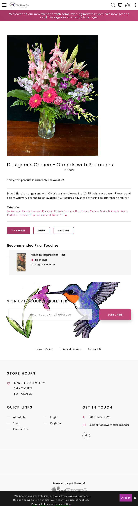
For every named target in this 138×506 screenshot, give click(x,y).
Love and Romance (41, 211)
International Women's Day (52, 215)
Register (55, 423)
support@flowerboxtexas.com (109, 424)
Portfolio (12, 215)
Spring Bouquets (109, 211)
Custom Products (64, 211)
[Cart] (121, 5)
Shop (16, 423)
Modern (94, 211)
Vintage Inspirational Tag (48, 254)
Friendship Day (27, 215)
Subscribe (115, 314)
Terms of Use (62, 503)
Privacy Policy (44, 348)
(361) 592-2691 (100, 416)
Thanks (26, 211)
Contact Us (95, 348)
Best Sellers (81, 211)
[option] (52, 95)
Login (54, 417)
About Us (19, 417)
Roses (123, 211)
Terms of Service (70, 348)
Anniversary (13, 211)
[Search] (113, 5)
